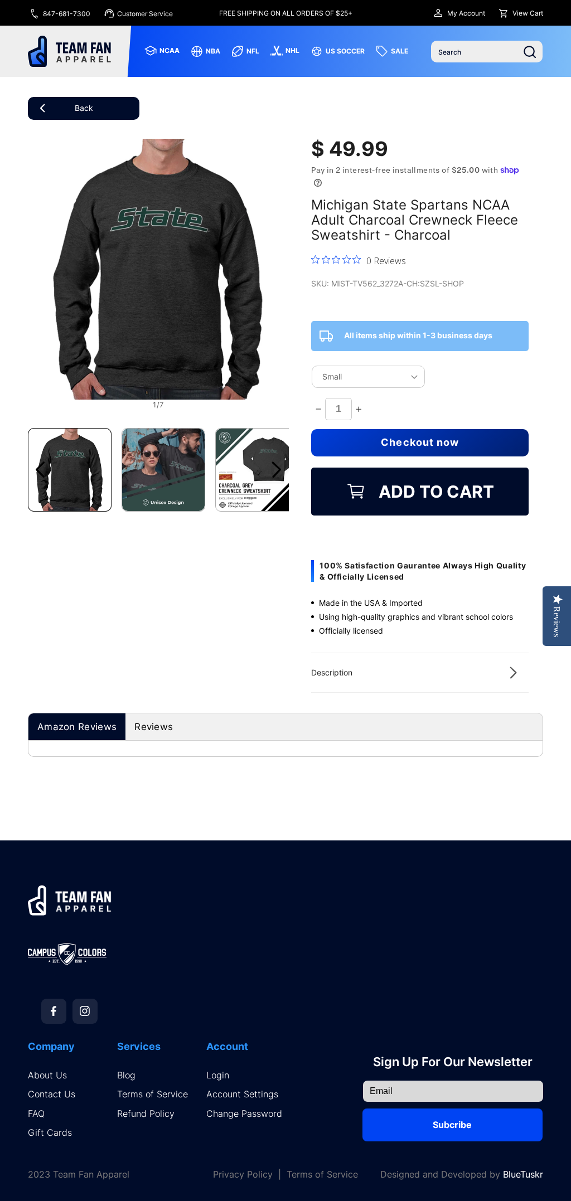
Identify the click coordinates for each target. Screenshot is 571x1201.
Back (84, 108)
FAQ (36, 1113)
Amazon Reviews (77, 726)
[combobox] (487, 51)
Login (217, 1075)
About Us (47, 1075)
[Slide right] (276, 470)
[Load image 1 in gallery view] (69, 470)
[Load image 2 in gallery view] (163, 470)
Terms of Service (152, 1094)
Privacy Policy (243, 1174)
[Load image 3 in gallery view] (257, 470)
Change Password (244, 1113)
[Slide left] (40, 470)
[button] (420, 672)
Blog (126, 1075)
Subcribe (452, 1124)
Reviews (153, 726)
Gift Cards (50, 1132)
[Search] (530, 52)
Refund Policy (146, 1113)
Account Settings (242, 1094)
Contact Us (51, 1094)
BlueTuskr (523, 1174)
